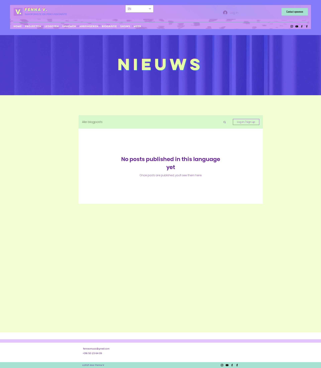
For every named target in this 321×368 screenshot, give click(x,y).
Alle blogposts (92, 122)
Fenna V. (36, 9)
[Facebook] (301, 26)
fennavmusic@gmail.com (96, 348)
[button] (224, 122)
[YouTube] (296, 26)
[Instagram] (291, 26)
